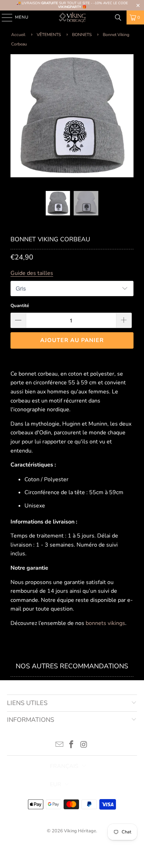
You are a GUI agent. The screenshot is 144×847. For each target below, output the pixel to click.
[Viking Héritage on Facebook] (71, 745)
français (64, 766)
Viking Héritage (80, 831)
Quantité (19, 305)
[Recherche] (118, 17)
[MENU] (3, 17)
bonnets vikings (105, 623)
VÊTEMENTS (49, 34)
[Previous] (15, 117)
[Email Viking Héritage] (59, 745)
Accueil (18, 34)
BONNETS (82, 34)
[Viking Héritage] (72, 17)
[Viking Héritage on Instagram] (84, 745)
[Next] (128, 117)
